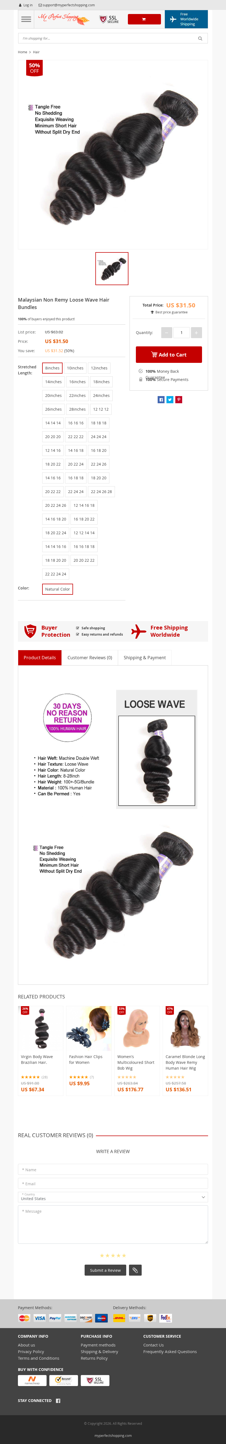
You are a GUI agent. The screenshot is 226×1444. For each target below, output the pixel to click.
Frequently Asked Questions (170, 1351)
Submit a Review (105, 1270)
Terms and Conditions (38, 1358)
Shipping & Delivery (99, 1351)
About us (26, 1345)
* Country (28, 1194)
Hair (36, 52)
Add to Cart (172, 354)
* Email (29, 1183)
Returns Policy (94, 1358)
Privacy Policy (31, 1351)
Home (22, 52)
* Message (32, 1211)
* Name (29, 1169)
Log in (28, 5)
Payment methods (98, 1345)
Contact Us (153, 1345)
